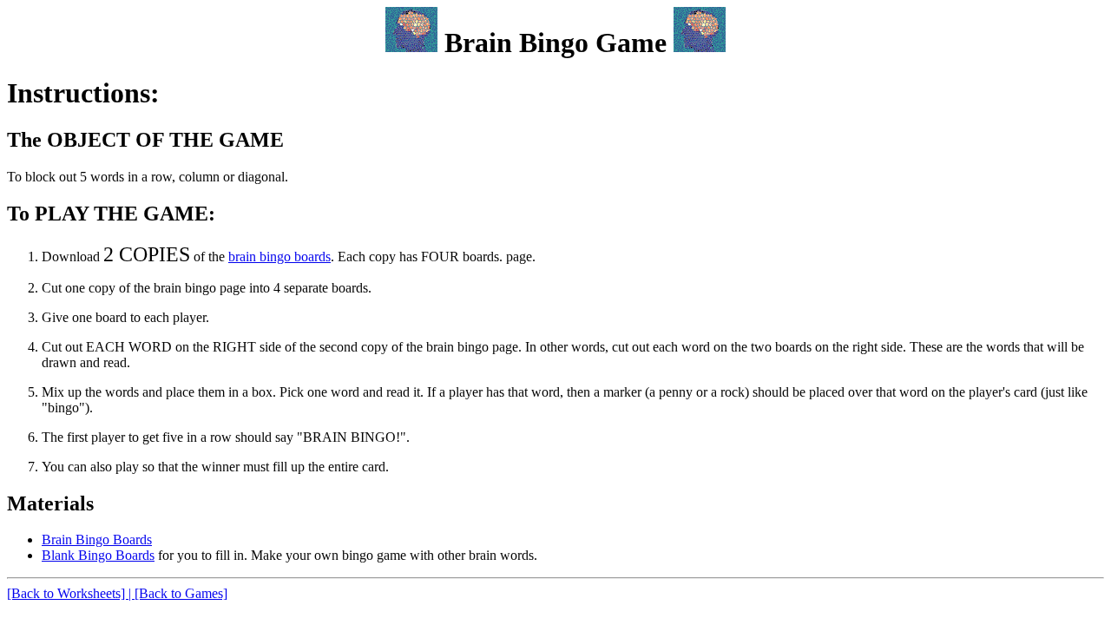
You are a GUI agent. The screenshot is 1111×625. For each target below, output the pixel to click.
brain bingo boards (279, 256)
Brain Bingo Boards (97, 539)
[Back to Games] (181, 593)
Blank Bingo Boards (98, 555)
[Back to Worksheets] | (71, 593)
